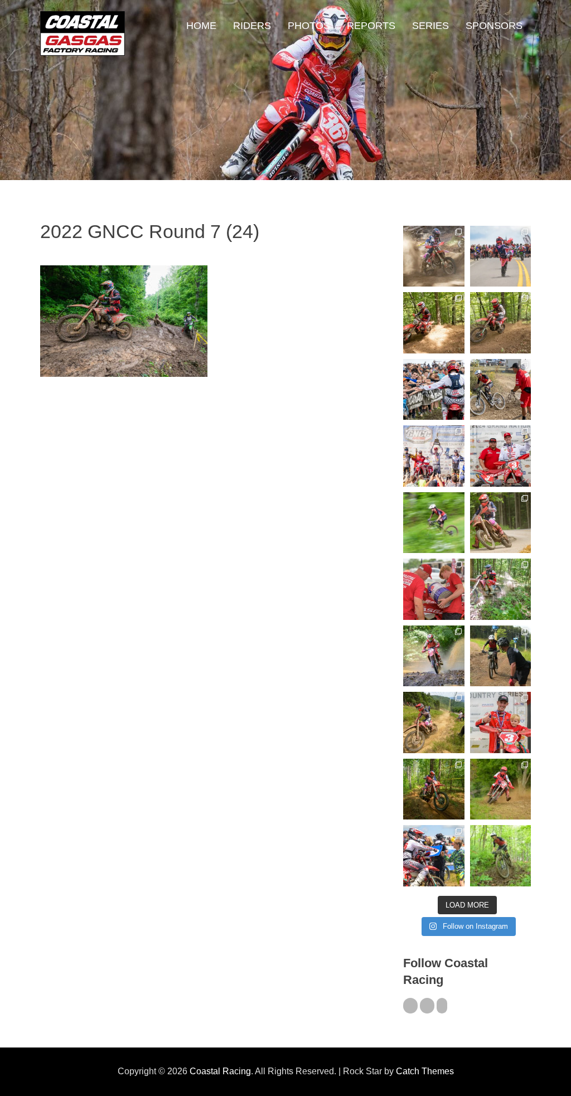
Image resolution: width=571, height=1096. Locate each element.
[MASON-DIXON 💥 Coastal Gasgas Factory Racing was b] (500, 789)
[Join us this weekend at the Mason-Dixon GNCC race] (433, 855)
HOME (201, 25)
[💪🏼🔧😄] (433, 589)
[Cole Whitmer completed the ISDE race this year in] (433, 322)
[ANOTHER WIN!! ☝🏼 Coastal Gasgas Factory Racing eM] (500, 855)
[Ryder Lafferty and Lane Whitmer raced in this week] (433, 789)
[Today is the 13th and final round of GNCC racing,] (500, 256)
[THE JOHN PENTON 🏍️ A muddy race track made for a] (500, 322)
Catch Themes (425, 1071)
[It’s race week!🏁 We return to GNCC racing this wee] (500, 522)
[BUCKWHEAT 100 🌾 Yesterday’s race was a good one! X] (500, 455)
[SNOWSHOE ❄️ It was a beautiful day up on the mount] (433, 722)
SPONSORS (494, 25)
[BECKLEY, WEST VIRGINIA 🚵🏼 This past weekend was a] (500, 389)
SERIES (430, 25)
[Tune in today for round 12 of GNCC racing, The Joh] (433, 389)
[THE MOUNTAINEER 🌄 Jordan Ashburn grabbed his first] (433, 455)
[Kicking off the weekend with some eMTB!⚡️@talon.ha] (433, 522)
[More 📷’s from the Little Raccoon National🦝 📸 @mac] (500, 589)
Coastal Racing (220, 1071)
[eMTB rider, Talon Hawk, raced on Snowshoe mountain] (500, 655)
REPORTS (371, 25)
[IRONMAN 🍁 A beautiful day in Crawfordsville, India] (433, 256)
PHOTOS (309, 25)
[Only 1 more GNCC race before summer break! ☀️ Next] (500, 722)
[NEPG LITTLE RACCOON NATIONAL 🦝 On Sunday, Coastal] (433, 655)
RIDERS (252, 25)
